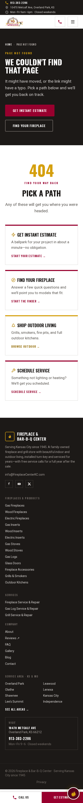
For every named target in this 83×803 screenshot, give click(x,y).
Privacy (41, 782)
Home (8, 44)
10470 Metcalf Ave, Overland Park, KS (32, 7)
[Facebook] (9, 484)
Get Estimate (62, 797)
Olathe (9, 689)
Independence (52, 701)
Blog (8, 657)
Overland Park (14, 683)
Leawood (49, 683)
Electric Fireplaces (17, 518)
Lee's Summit (14, 701)
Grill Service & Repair (19, 615)
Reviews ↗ (12, 638)
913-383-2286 (19, 2)
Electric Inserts (15, 537)
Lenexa (48, 689)
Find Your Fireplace (29, 125)
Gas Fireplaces (14, 505)
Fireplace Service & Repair (22, 602)
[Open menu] (73, 22)
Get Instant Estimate (30, 110)
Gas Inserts (12, 524)
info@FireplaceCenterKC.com (25, 474)
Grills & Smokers (16, 576)
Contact (10, 663)
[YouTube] (19, 484)
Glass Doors (13, 563)
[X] (29, 484)
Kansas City (51, 695)
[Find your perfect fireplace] (73, 793)
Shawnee (11, 695)
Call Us (24, 797)
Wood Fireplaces (16, 512)
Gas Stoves (12, 544)
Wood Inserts (14, 531)
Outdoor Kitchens (16, 582)
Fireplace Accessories (19, 569)
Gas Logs (11, 556)
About (9, 631)
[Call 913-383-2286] (60, 22)
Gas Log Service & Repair (21, 608)
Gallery (9, 651)
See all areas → (17, 709)
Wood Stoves (14, 550)
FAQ (8, 644)
